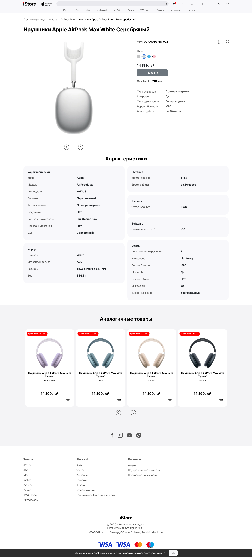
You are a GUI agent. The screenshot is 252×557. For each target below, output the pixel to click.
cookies (98, 553)
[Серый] (138, 56)
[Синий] (149, 56)
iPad (77, 10)
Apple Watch (102, 10)
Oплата (80, 485)
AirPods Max (68, 19)
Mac (88, 10)
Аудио (131, 10)
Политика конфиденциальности (95, 495)
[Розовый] (154, 56)
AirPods (117, 10)
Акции (192, 10)
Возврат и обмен (86, 490)
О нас (79, 465)
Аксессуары (176, 10)
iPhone (66, 10)
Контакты (81, 470)
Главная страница (34, 19)
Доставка (81, 480)
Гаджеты (161, 10)
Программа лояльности (142, 475)
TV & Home (145, 10)
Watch (27, 480)
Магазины (82, 475)
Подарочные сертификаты (144, 470)
